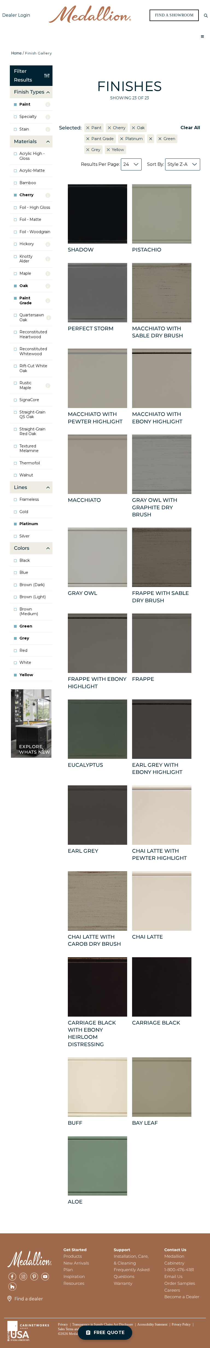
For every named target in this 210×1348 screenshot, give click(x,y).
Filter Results (23, 75)
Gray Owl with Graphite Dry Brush (154, 507)
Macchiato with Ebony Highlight (157, 417)
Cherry (26, 195)
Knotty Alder (26, 259)
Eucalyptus (85, 765)
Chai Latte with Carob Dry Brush (94, 940)
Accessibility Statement (152, 1324)
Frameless (29, 499)
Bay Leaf (145, 1123)
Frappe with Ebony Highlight (97, 682)
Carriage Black (156, 1023)
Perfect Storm (90, 328)
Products (72, 1256)
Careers (172, 1290)
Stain (24, 129)
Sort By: (167, 164)
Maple (25, 273)
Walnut (26, 475)
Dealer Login (16, 15)
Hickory (26, 244)
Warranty (123, 1283)
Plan (68, 1269)
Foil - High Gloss (34, 207)
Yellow (26, 675)
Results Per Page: (105, 164)
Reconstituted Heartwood (33, 334)
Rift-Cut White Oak (33, 368)
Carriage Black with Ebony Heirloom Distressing (92, 1034)
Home (16, 53)
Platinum (28, 524)
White (25, 662)
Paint (24, 104)
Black (24, 560)
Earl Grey (83, 851)
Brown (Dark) (32, 585)
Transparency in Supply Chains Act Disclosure (102, 1324)
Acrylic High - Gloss (32, 156)
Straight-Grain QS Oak (32, 415)
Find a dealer (28, 1298)
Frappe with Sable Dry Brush (160, 596)
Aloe (75, 1202)
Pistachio (146, 250)
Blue (23, 572)
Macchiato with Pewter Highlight (95, 417)
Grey (24, 638)
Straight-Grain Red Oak (32, 431)
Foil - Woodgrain (34, 232)
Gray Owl (82, 593)
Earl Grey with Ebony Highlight (157, 768)
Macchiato (84, 500)
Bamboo (27, 183)
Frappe (143, 679)
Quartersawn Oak (31, 317)
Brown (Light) (32, 597)
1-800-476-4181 (179, 1269)
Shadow (81, 250)
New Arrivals (76, 1263)
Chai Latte (147, 937)
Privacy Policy (181, 1324)
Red (23, 650)
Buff (75, 1123)
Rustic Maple (25, 385)
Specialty (28, 116)
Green (25, 626)
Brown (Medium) (28, 612)
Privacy (63, 1324)
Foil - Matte (30, 219)
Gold (23, 512)
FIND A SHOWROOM (174, 15)
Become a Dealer (181, 1296)
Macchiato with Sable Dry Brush (157, 332)
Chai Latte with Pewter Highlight (159, 854)
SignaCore (29, 400)
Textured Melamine (29, 448)
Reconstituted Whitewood (33, 351)
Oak (23, 286)
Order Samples (179, 1283)
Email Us (173, 1276)
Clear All (190, 127)
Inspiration (74, 1276)
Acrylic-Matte (32, 170)
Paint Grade (25, 300)
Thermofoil (29, 463)
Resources (73, 1283)
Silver (24, 536)
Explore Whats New (34, 749)
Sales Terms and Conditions (76, 1329)
